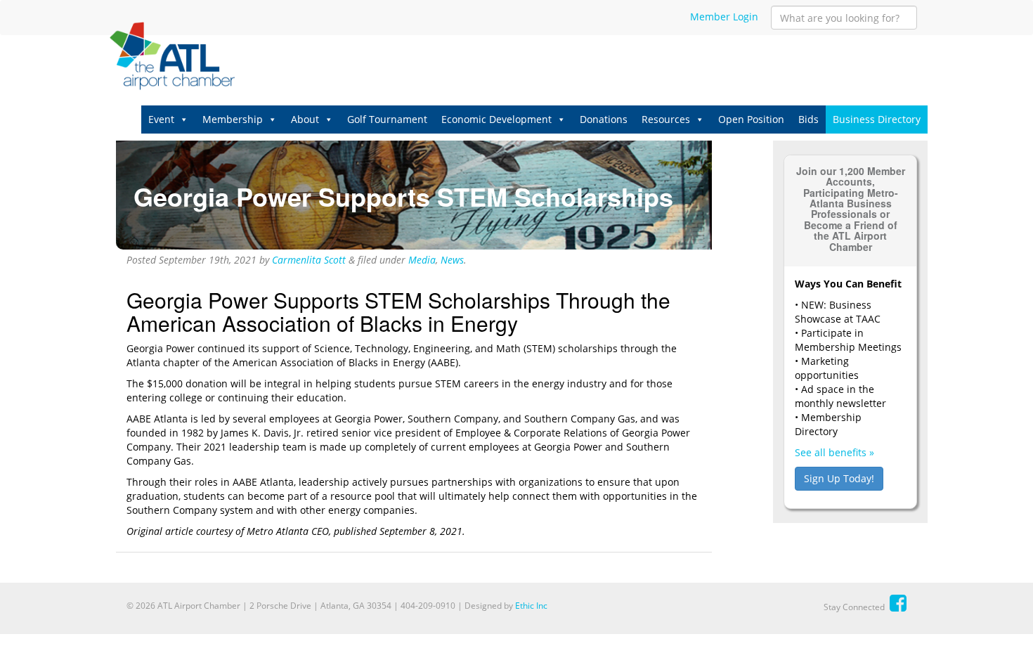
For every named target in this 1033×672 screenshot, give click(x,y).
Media (422, 259)
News (452, 259)
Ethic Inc (531, 606)
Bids (808, 119)
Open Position (751, 119)
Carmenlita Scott (309, 259)
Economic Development (496, 119)
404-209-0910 (428, 606)
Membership (232, 119)
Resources (666, 119)
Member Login (724, 16)
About (305, 119)
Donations (604, 119)
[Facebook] (898, 602)
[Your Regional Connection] (172, 56)
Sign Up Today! (839, 478)
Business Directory (877, 119)
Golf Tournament (387, 119)
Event (161, 119)
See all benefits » (834, 452)
